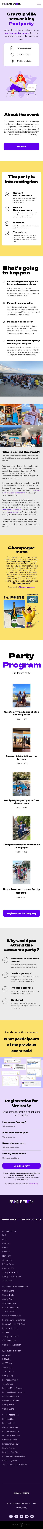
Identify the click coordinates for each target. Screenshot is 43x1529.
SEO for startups (9, 1341)
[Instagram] (21, 1516)
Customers (7, 1260)
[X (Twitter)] (16, 1516)
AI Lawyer (6, 1355)
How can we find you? (14, 1122)
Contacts (6, 1252)
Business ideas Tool (10, 1396)
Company (6, 1243)
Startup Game (8, 1291)
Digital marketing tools (11, 1316)
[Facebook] (11, 1516)
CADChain (36, 490)
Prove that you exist (14, 1143)
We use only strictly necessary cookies (21, 1503)
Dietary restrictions (14, 1153)
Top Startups (7, 1384)
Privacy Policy (33, 1183)
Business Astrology (10, 1380)
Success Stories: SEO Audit (13, 1324)
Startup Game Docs (10, 1336)
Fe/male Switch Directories (13, 1320)
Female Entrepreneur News (13, 1456)
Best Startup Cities (10, 1427)
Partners (5, 1247)
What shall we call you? (15, 1132)
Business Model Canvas (12, 1388)
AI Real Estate (8, 1371)
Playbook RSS (8, 1268)
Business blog (8, 1419)
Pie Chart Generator (10, 1431)
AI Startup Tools (9, 1303)
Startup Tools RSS (10, 1272)
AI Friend (6, 1332)
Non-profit (6, 1256)
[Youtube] (27, 1516)
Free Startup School (10, 1307)
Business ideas (8, 1392)
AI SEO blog (7, 1363)
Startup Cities (7, 1367)
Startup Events (8, 1409)
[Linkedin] (32, 1516)
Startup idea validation (11, 1345)
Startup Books (8, 1299)
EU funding (6, 1359)
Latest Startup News (10, 1444)
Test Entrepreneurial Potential (14, 1465)
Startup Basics (8, 1448)
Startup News (8, 1405)
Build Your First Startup (11, 1452)
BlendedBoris (20, 493)
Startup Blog (7, 1376)
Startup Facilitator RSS (11, 1277)
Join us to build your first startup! (21, 1219)
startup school (12, 512)
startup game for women (11, 510)
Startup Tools (8, 1295)
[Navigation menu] (39, 4)
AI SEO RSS (7, 1281)
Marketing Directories (11, 1435)
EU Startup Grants (9, 1440)
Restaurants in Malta (10, 1401)
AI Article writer (8, 1311)
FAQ (4, 1235)
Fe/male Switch (8, 493)
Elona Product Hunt (10, 1328)
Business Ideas (8, 1423)
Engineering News (9, 1460)
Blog (4, 1239)
